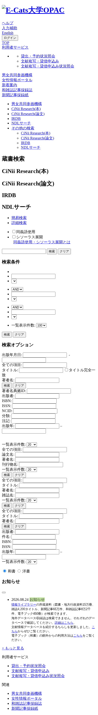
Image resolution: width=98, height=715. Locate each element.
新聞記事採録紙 (15, 95)
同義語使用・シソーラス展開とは (41, 242)
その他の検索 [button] (22, 128)
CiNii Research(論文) (27, 114)
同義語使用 (25, 232)
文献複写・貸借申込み (40, 61)
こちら (78, 635)
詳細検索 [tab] (19, 223)
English (7, 33)
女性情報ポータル (17, 80)
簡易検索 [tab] (19, 218)
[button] (15, 47)
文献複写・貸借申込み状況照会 (47, 66)
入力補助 (9, 28)
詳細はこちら (64, 622)
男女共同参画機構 (17, 75)
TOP (5, 43)
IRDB (16, 119)
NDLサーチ (21, 123)
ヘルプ (7, 23)
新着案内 (9, 85)
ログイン (10, 38)
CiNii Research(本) (26, 109)
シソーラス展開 (29, 237)
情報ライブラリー (23, 604)
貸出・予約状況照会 (38, 56)
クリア (19, 334)
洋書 (25, 571)
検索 (7, 334)
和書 (11, 571)
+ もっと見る (13, 648)
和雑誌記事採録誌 (17, 90)
